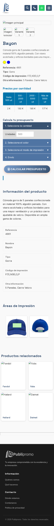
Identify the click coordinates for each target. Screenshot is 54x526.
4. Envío (27, 157)
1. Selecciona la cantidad (27, 125)
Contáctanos (11, 503)
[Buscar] (27, 8)
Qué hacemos (11, 484)
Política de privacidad (14, 508)
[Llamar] (34, 8)
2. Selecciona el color (27, 142)
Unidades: (10, 134)
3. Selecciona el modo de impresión (27, 150)
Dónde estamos (12, 498)
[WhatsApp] (42, 8)
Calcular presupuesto (28, 169)
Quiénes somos (12, 480)
